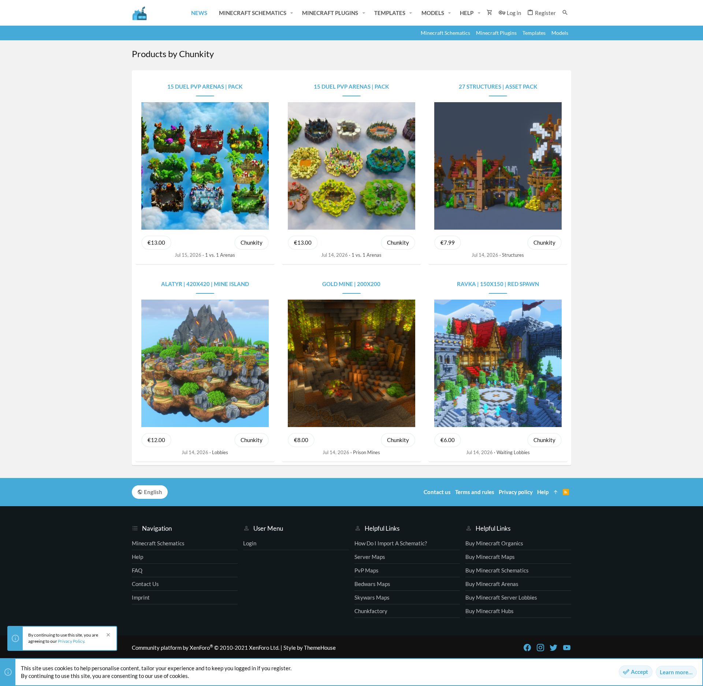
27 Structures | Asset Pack (498, 86)
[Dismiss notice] (107, 635)
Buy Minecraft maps (490, 556)
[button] (292, 13)
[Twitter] (553, 647)
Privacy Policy (71, 641)
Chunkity (252, 242)
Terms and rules (474, 492)
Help (137, 556)
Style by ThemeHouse (309, 647)
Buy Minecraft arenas (491, 584)
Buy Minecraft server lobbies (501, 597)
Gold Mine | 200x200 (351, 284)
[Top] (556, 492)
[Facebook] (527, 647)
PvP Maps (366, 570)
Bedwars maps (372, 584)
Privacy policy (516, 492)
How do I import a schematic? (390, 543)
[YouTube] (566, 647)
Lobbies (220, 452)
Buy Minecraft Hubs (489, 611)
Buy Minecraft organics (494, 543)
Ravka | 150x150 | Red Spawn (498, 284)
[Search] (565, 12)
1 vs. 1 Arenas (220, 255)
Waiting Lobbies (513, 452)
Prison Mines (366, 452)
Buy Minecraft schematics (497, 570)
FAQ (137, 570)
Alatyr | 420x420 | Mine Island (205, 284)
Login (249, 543)
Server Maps (369, 556)
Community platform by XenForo (205, 647)
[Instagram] (540, 647)
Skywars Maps (372, 597)
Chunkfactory (370, 611)
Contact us (145, 584)
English (152, 492)
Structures (513, 255)
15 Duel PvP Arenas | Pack (204, 86)
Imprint (141, 597)
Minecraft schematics (158, 543)
